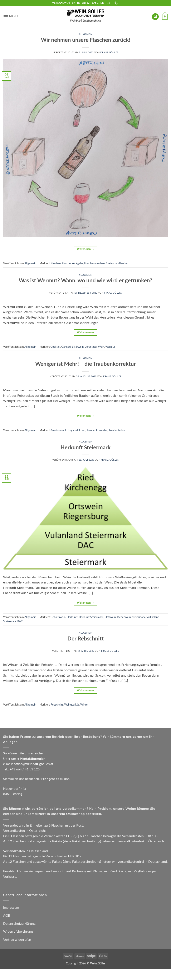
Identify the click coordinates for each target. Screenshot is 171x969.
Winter (84, 704)
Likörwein (78, 347)
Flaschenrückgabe (72, 263)
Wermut (110, 347)
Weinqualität (71, 704)
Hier (44, 779)
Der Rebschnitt (85, 638)
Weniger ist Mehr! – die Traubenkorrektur (85, 364)
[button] (10, 16)
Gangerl (66, 347)
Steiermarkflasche (116, 263)
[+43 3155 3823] (116, 3)
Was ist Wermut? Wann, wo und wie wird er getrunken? (85, 280)
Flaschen (55, 263)
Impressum (11, 907)
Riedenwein (124, 617)
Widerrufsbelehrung (18, 931)
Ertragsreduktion (75, 430)
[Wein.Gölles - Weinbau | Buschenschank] (85, 13)
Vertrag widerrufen (17, 939)
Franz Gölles (109, 52)
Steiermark (138, 617)
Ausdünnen (57, 430)
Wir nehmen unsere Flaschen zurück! (85, 40)
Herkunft (72, 617)
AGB (6, 915)
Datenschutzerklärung (19, 923)
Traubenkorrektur (97, 430)
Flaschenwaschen (94, 263)
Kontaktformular (32, 758)
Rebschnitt (56, 704)
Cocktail (55, 347)
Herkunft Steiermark (85, 447)
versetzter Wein (94, 347)
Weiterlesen (85, 249)
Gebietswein (57, 617)
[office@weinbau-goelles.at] (109, 3)
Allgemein (85, 34)
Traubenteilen (117, 430)
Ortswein (110, 617)
